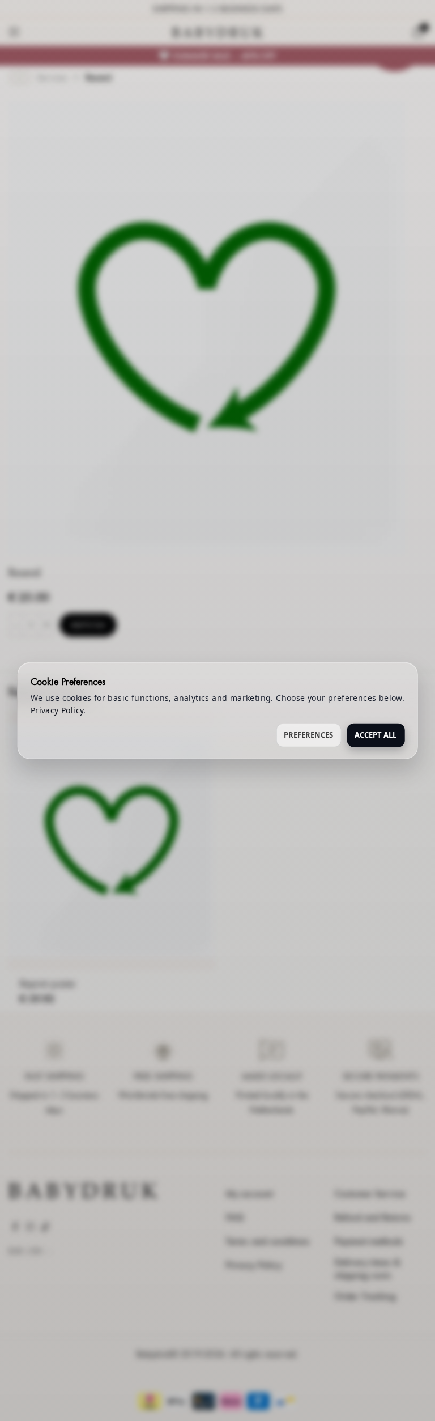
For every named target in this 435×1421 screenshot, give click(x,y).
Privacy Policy (57, 710)
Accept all (375, 734)
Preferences (308, 734)
